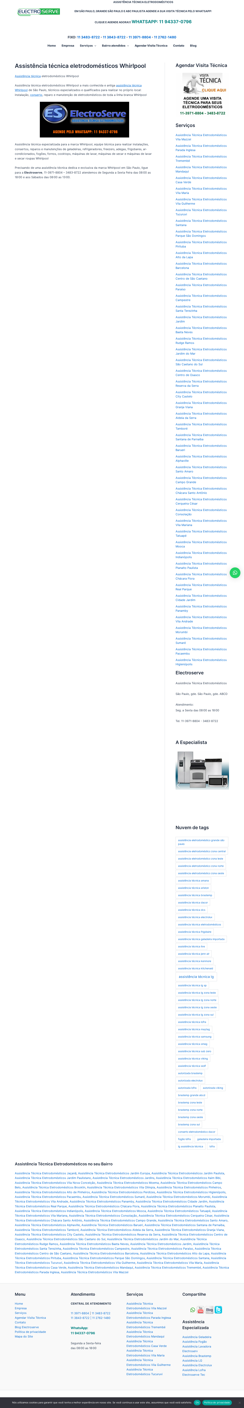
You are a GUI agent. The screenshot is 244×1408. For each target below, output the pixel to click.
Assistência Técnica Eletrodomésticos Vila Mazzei (94, 1272)
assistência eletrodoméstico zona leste (200, 858)
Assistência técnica (28, 76)
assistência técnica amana (193, 880)
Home (19, 1303)
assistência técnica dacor (193, 902)
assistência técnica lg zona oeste (197, 1007)
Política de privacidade (30, 1332)
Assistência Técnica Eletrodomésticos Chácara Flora (103, 1206)
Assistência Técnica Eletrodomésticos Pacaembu (48, 1197)
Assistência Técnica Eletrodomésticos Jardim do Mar (143, 1239)
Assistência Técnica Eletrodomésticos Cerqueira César (175, 1215)
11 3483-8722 (88, 37)
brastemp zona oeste (190, 1117)
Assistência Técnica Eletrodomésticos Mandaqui (100, 1267)
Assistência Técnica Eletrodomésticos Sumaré (114, 1197)
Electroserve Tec (193, 1374)
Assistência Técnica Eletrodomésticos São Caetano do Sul (65, 1239)
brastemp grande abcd (191, 1095)
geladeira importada (209, 1139)
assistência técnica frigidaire (194, 931)
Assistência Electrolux (197, 1365)
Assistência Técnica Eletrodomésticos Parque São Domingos (104, 1258)
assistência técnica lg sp (192, 985)
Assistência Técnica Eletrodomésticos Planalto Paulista (178, 1206)
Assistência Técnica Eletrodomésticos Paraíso (162, 1248)
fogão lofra (184, 1139)
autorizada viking (213, 1087)
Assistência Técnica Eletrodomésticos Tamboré (47, 1230)
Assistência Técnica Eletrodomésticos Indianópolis (49, 1211)
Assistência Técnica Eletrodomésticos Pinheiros (189, 1187)
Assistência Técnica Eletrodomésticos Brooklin (53, 1187)
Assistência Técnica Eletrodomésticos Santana (177, 1258)
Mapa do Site (24, 1336)
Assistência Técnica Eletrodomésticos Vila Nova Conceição (55, 1182)
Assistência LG (192, 1360)
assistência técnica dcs (191, 909)
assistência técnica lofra (192, 1021)
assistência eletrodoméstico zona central (202, 851)
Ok (197, 1402)
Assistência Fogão (194, 1341)
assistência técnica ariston (193, 887)
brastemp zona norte (190, 1109)
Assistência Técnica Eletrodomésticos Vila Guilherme (99, 1262)
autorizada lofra (187, 1087)
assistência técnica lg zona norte (197, 999)
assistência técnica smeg (192, 1043)
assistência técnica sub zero (194, 1051)
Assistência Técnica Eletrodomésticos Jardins (123, 1178)
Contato (20, 1322)
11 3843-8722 (114, 37)
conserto (36, 95)
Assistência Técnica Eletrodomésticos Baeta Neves (94, 1244)
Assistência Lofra (194, 1370)
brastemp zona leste (190, 1102)
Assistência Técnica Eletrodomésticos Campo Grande (120, 1220)
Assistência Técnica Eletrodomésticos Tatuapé (179, 1211)
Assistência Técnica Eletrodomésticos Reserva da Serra (122, 1234)
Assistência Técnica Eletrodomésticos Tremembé (168, 1267)
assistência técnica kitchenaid (195, 968)
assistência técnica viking (193, 1058)
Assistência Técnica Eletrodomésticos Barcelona (105, 1253)
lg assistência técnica (190, 1146)
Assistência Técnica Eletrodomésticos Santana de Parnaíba (184, 1225)
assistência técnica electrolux (195, 917)
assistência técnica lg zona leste (197, 992)
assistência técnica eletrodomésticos (199, 924)
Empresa (21, 1308)
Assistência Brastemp (196, 1356)
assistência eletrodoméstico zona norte (201, 865)
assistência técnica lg (196, 977)
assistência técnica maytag (194, 1029)
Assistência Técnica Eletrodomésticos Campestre (96, 1248)
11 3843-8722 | (81, 1318)
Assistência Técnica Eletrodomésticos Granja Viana (189, 1230)
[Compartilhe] (200, 1309)
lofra (212, 1146)
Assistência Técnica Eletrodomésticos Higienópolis (191, 1192)
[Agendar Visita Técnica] (202, 95)
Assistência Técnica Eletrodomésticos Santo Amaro (193, 1220)
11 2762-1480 (165, 37)
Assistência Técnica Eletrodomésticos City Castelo (49, 1234)
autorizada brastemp (190, 1073)
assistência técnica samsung (194, 1036)
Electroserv (190, 1351)
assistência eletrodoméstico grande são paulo (201, 842)
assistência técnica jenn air (193, 953)
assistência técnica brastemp (195, 895)
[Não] (239, 1402)
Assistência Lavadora (196, 1346)
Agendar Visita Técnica (30, 1317)
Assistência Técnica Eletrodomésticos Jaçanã (45, 1173)
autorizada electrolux (190, 1080)
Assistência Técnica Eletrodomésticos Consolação (103, 1215)
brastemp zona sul (189, 1124)
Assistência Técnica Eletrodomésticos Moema (128, 1182)
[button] (94, 45)
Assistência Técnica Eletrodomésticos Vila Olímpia (121, 1187)
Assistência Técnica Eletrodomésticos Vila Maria (169, 1262)
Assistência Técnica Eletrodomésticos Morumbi (178, 1197)
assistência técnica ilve (191, 946)
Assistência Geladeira (196, 1337)
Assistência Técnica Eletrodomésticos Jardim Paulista (187, 1173)
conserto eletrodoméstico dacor (196, 1131)
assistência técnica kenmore (194, 961)
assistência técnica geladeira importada (201, 939)
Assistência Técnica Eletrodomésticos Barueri (112, 1225)
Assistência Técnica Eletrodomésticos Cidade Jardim (171, 1201)
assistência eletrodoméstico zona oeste (201, 873)
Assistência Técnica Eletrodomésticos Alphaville (47, 1225)
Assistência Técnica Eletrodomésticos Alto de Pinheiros (52, 1192)
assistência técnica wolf (192, 1065)
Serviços (20, 1313)
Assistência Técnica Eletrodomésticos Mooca (115, 1211)
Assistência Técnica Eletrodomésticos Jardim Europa (114, 1173)
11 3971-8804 (140, 37)
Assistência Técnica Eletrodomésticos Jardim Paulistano (53, 1178)
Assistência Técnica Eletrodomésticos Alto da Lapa (174, 1253)
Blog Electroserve (27, 1327)
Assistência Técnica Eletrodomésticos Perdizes (123, 1192)
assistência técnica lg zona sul (195, 1014)
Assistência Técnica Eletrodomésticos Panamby (102, 1201)
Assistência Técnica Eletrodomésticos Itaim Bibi (188, 1178)
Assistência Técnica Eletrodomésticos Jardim (160, 1244)
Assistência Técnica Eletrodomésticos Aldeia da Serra (116, 1230)
